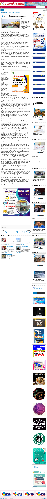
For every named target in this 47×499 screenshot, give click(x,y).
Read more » (8, 244)
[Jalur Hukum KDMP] (39, 112)
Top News (35, 292)
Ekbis (4, 225)
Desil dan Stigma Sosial (37, 262)
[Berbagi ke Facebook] (5, 227)
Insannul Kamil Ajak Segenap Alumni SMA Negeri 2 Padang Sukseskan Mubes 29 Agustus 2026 (38, 151)
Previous (45, 114)
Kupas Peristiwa (7, 225)
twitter (41, 1)
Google (45, 498)
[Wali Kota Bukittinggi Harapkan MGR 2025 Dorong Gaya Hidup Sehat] (39, 175)
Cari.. (46, 7)
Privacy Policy (36, 467)
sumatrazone (2, 498)
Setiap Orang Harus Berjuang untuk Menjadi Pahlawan (38, 134)
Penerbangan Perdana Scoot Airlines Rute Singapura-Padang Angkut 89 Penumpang (15, 15)
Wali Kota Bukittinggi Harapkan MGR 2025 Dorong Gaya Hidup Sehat (39, 180)
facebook (43, 1)
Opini (33, 106)
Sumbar (16, 225)
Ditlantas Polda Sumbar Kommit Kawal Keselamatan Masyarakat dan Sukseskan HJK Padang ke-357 (39, 247)
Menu (1, 7)
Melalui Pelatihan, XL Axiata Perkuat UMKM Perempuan (38, 197)
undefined (13, 248)
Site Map (35, 466)
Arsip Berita (39, 292)
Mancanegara (13, 225)
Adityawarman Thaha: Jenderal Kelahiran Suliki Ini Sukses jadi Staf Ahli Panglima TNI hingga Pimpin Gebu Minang (39, 230)
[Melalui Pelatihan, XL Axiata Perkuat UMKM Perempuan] (39, 191)
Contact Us (35, 468)
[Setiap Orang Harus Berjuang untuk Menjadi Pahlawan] (39, 129)
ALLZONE (43, 292)
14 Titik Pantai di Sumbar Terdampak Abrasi (37, 280)
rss (46, 1)
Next (33, 114)
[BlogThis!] (2, 227)
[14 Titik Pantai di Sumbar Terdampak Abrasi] (39, 275)
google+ (44, 1)
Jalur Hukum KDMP (36, 116)
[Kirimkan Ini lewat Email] (1, 227)
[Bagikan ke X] (3, 227)
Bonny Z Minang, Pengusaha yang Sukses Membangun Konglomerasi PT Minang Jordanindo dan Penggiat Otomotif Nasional (38, 213)
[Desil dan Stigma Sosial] (39, 258)
